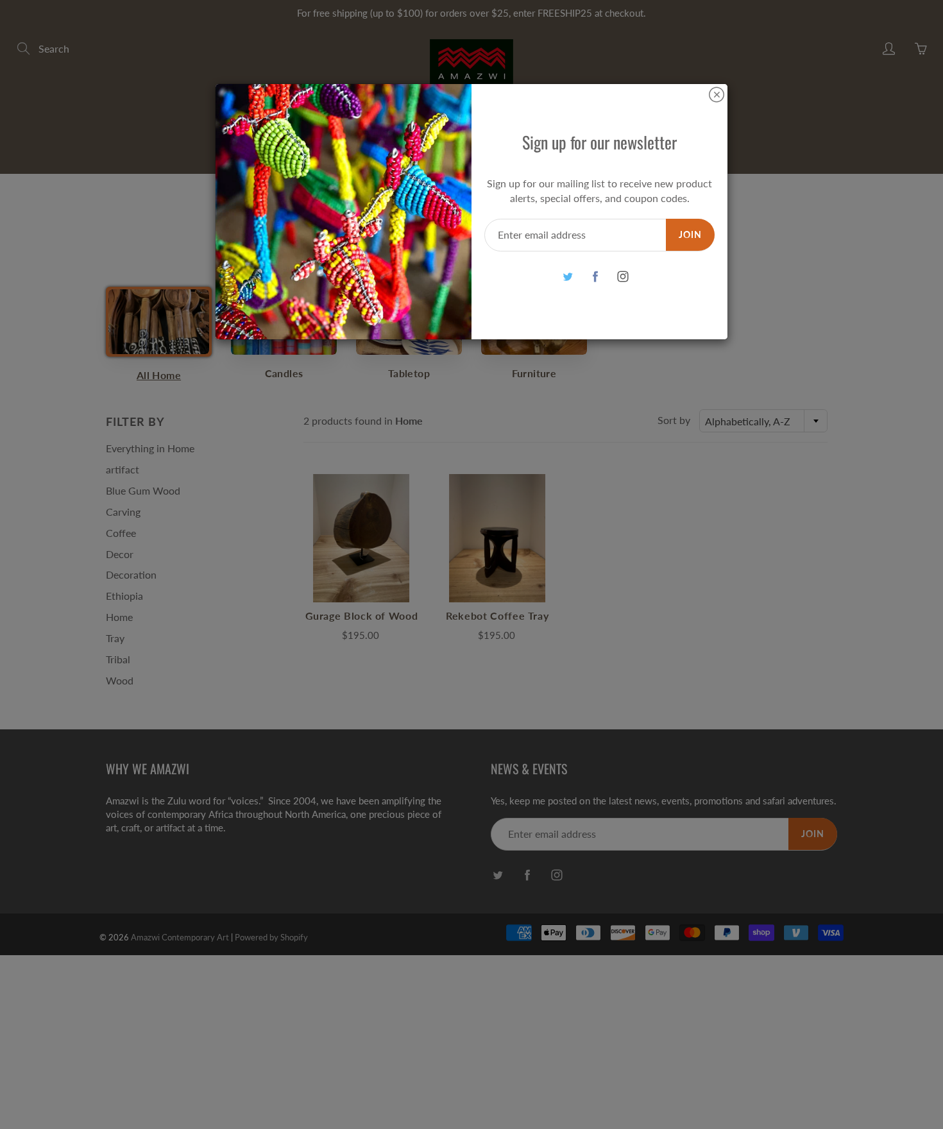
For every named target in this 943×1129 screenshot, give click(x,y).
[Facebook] (595, 277)
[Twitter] (567, 277)
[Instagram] (622, 277)
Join (690, 234)
